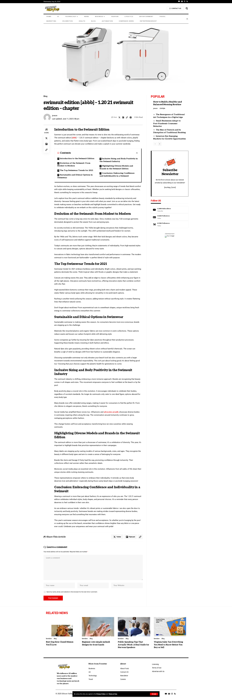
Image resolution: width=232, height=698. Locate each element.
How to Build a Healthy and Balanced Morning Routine (167, 103)
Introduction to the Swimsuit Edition (77, 158)
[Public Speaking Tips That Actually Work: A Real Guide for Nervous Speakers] (134, 627)
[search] (186, 8)
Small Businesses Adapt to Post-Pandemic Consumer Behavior (167, 123)
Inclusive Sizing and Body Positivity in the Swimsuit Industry (119, 160)
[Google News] (182, 1)
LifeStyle (162, 108)
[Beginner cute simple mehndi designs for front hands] (98, 627)
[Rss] (187, 1)
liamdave (49, 638)
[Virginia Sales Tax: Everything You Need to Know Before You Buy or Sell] (170, 627)
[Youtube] (169, 209)
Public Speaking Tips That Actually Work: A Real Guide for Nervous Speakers (133, 645)
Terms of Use (113, 694)
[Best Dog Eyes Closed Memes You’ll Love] (62, 627)
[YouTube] (179, 1)
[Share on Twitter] (119, 117)
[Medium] (169, 224)
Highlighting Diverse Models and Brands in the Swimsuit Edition (116, 167)
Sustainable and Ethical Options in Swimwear (75, 176)
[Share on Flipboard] (123, 117)
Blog (45, 96)
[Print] (130, 117)
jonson (54, 115)
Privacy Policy (100, 694)
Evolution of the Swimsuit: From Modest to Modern (73, 164)
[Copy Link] (127, 117)
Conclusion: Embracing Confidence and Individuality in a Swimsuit (117, 174)
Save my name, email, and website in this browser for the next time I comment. (72, 592)
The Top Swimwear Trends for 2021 (76, 170)
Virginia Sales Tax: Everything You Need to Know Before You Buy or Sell (168, 645)
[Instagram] (184, 1)
